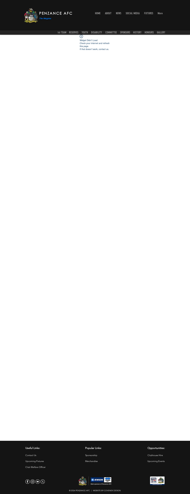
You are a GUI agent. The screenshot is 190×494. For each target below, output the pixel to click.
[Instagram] (32, 481)
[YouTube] (37, 481)
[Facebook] (27, 481)
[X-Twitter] (43, 481)
